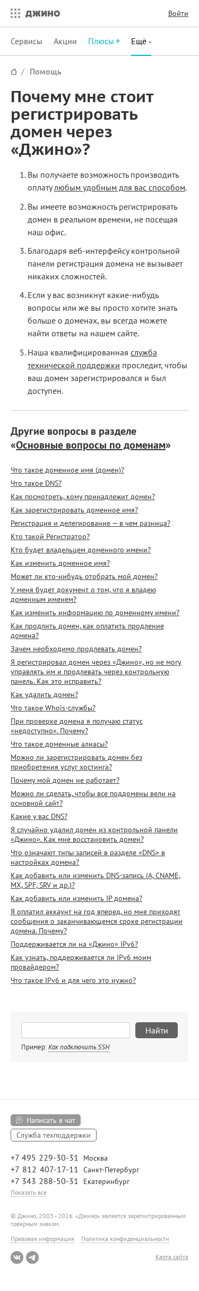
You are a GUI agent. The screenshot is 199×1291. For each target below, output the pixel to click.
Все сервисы (12, 13)
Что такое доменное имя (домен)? (67, 470)
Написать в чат (51, 1120)
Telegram (32, 1257)
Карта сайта (171, 1257)
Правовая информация (42, 1239)
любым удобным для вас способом (119, 187)
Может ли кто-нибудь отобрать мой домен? (84, 576)
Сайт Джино (14, 72)
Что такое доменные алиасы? (59, 744)
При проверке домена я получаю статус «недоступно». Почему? (77, 725)
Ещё (140, 41)
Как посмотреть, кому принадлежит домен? (83, 496)
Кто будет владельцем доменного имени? (81, 550)
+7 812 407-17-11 (45, 1169)
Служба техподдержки (53, 1135)
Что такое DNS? (36, 483)
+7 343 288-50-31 (45, 1181)
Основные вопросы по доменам (91, 445)
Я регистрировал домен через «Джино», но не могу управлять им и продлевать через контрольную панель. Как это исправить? (96, 671)
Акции (65, 41)
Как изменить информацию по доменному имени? (95, 612)
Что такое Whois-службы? (53, 708)
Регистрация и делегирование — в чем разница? (90, 523)
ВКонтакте (17, 1257)
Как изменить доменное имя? (60, 563)
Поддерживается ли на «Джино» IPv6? (74, 944)
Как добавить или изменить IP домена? (76, 898)
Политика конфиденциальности (125, 1239)
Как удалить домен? (44, 694)
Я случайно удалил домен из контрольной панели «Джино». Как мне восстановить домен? (94, 834)
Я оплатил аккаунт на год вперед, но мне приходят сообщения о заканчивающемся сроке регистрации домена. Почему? (97, 921)
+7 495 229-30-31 (45, 1157)
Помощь (46, 71)
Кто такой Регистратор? (50, 536)
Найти (156, 1030)
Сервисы (26, 41)
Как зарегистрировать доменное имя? (74, 510)
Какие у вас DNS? (39, 816)
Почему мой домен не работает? (65, 780)
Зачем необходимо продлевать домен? (76, 648)
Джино (42, 13)
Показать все (29, 1192)
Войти (178, 13)
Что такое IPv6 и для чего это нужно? (73, 980)
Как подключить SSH (78, 1047)
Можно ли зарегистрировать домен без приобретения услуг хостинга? (76, 762)
